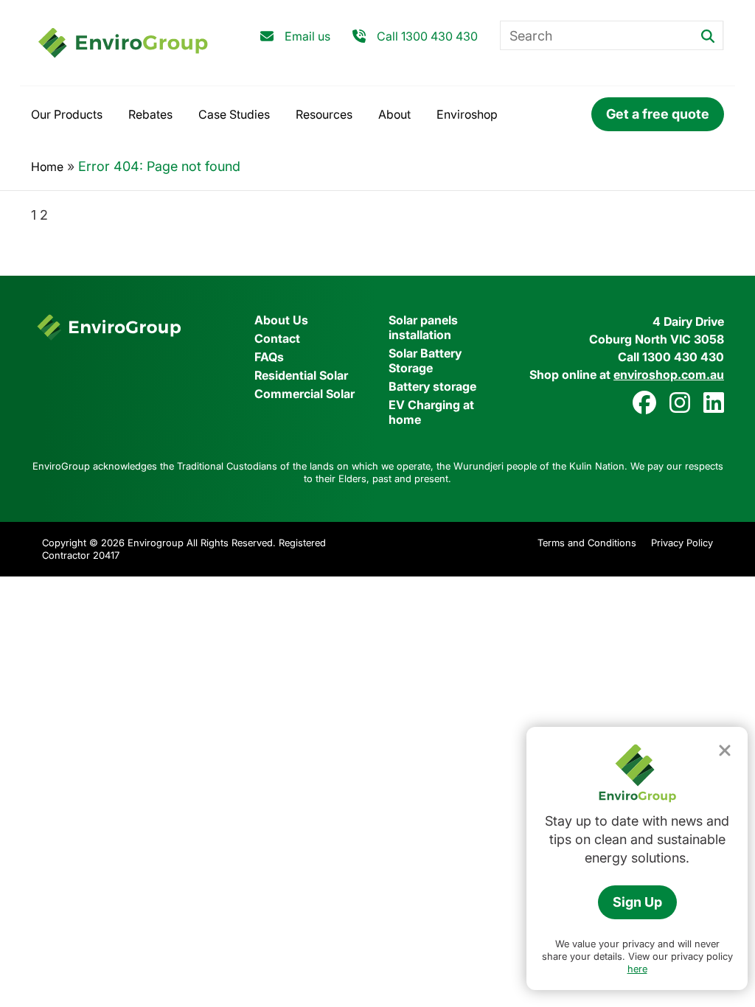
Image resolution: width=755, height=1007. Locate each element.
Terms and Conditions (586, 542)
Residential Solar (301, 375)
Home (47, 166)
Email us (307, 36)
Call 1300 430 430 (427, 36)
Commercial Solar (304, 393)
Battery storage (432, 386)
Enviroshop (467, 114)
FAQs (269, 356)
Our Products (66, 114)
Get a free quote (657, 114)
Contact (277, 338)
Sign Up (637, 902)
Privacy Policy (682, 542)
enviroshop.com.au (668, 374)
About (394, 114)
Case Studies (234, 114)
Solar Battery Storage (425, 360)
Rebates (150, 114)
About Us (281, 320)
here (637, 969)
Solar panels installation (423, 327)
